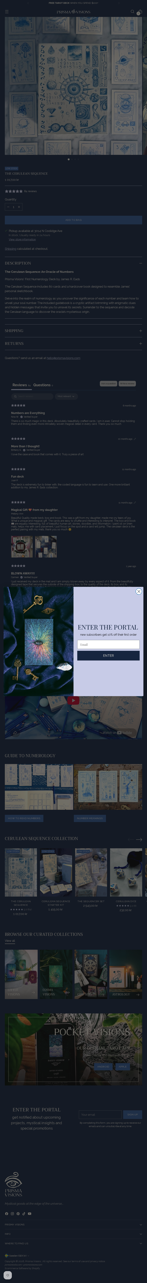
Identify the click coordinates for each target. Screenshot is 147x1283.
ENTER (108, 655)
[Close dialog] (139, 591)
